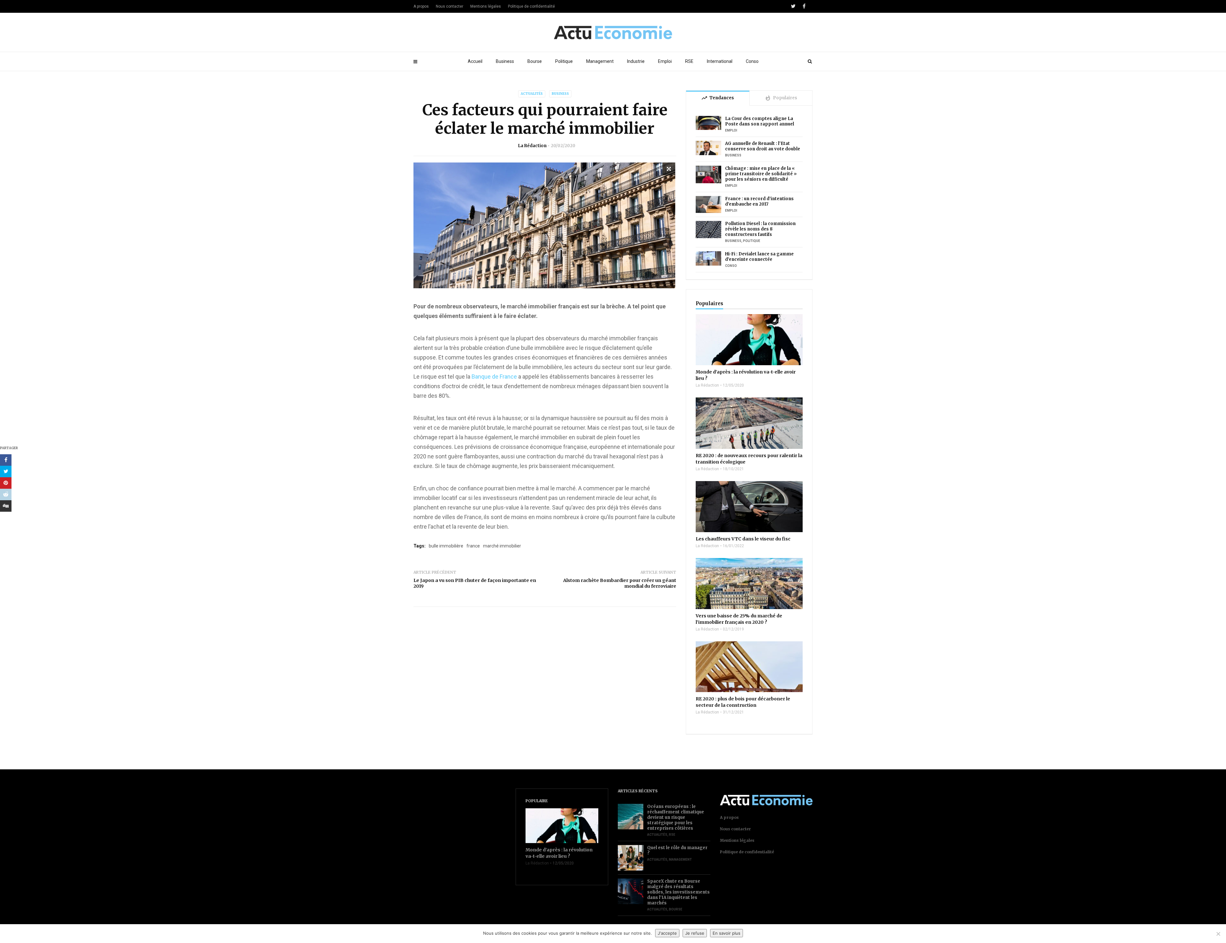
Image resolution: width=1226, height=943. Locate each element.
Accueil (475, 61)
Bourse (534, 61)
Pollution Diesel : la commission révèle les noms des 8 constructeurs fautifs (760, 229)
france (473, 545)
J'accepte (667, 933)
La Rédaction (532, 145)
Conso (752, 61)
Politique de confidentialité (531, 6)
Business (505, 61)
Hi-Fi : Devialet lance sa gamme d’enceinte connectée (759, 256)
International (719, 61)
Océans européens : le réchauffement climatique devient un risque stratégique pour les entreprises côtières (675, 817)
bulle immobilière (446, 545)
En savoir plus (726, 933)
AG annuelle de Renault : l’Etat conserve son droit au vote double (762, 146)
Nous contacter (449, 6)
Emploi (665, 61)
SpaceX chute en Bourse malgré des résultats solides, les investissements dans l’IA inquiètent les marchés (678, 892)
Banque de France (494, 376)
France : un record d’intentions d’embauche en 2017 (759, 201)
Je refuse (694, 933)
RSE (689, 61)
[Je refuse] (1218, 934)
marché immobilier (502, 545)
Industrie (636, 61)
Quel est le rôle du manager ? (677, 850)
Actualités (532, 94)
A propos (421, 6)
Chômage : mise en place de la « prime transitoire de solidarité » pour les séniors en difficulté (761, 174)
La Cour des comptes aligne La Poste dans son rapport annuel (759, 121)
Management (600, 61)
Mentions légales (485, 6)
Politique (564, 61)
